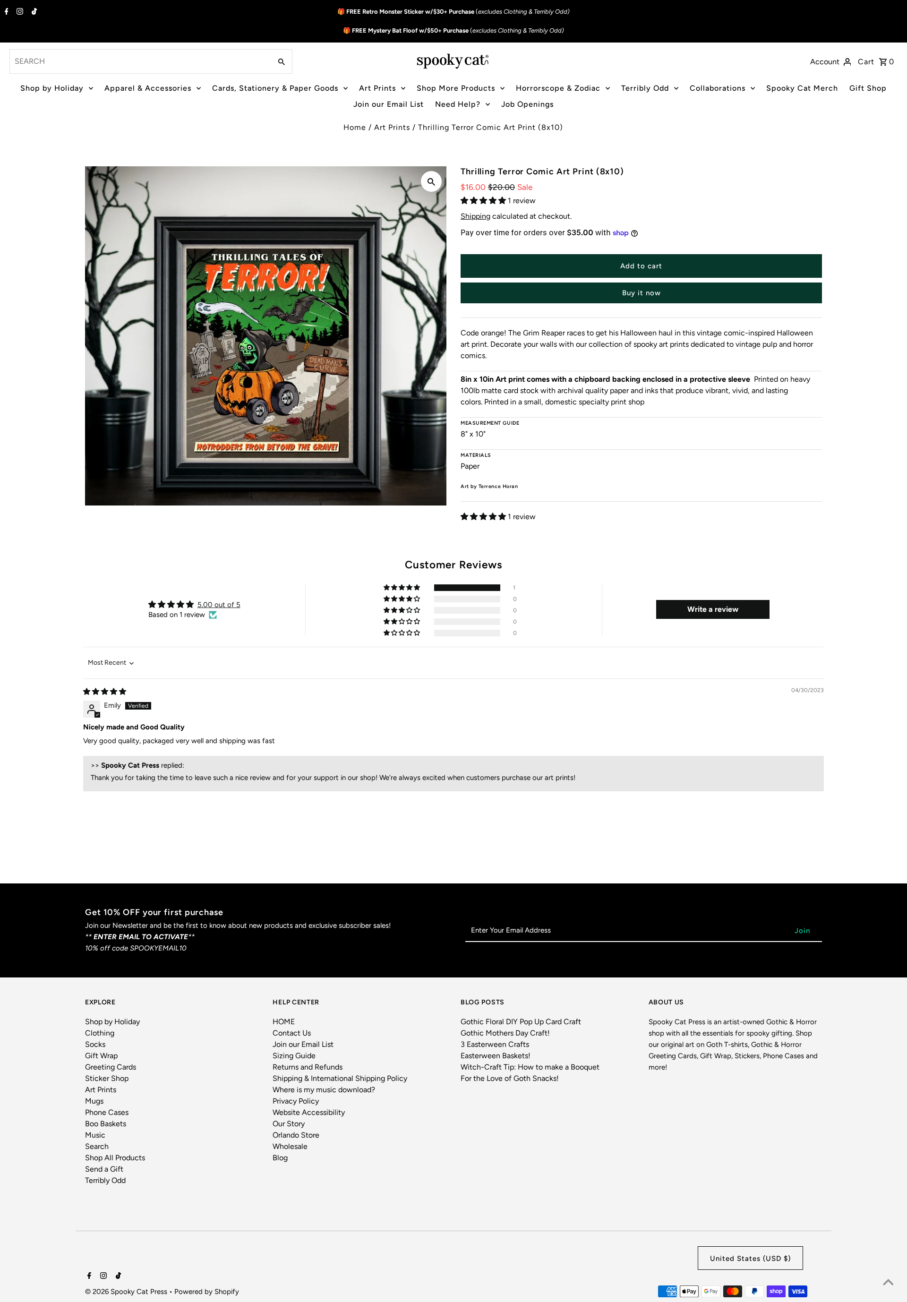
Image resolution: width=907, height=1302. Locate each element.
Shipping (475, 216)
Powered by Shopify (206, 1291)
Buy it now (641, 293)
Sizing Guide (294, 1055)
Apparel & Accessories (147, 88)
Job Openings (527, 104)
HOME (284, 1021)
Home (354, 127)
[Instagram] (18, 12)
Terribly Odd (645, 88)
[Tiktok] (33, 12)
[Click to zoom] (431, 181)
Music (95, 1135)
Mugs (94, 1100)
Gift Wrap (101, 1055)
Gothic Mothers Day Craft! (505, 1032)
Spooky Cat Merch (802, 88)
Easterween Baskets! (496, 1055)
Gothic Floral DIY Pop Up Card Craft (521, 1021)
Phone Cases (106, 1112)
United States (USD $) (750, 1258)
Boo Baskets (105, 1123)
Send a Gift (104, 1169)
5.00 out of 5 (218, 604)
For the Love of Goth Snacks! (510, 1078)
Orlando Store (296, 1135)
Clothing (99, 1032)
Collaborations (717, 88)
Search (97, 1146)
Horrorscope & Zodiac (558, 88)
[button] (484, 200)
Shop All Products (115, 1157)
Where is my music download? (324, 1089)
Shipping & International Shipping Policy (340, 1078)
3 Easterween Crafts (495, 1044)
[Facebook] (5, 12)
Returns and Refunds (307, 1066)
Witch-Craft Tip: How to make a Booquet (530, 1066)
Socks (95, 1044)
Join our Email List (388, 104)
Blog (280, 1157)
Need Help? (457, 104)
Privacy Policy (296, 1100)
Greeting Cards (110, 1066)
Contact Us (292, 1032)
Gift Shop (868, 88)
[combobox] (139, 61)
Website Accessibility (309, 1112)
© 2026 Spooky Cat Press (127, 1291)
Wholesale (290, 1146)
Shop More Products (456, 88)
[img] (104, 691)
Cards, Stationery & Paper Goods (275, 88)
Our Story (289, 1123)
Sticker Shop (106, 1078)
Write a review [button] (712, 609)
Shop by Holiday (52, 88)
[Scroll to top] (888, 1283)
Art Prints (377, 88)
